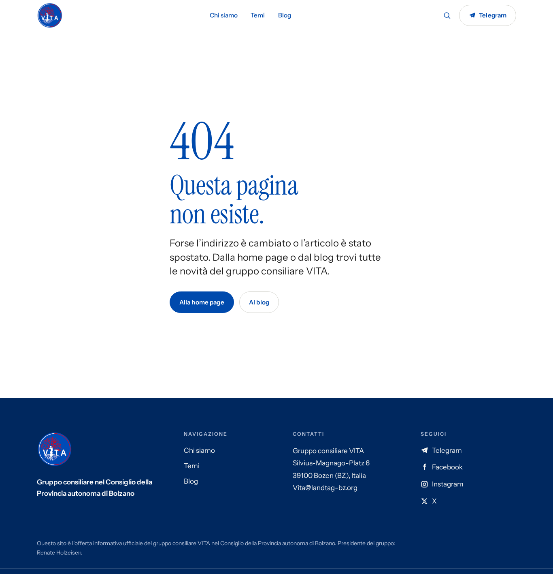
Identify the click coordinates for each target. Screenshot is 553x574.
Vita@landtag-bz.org (325, 488)
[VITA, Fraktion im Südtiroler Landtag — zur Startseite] (50, 15)
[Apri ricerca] (447, 15)
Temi (258, 15)
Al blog (259, 302)
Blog (284, 15)
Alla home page (201, 302)
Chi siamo (224, 15)
